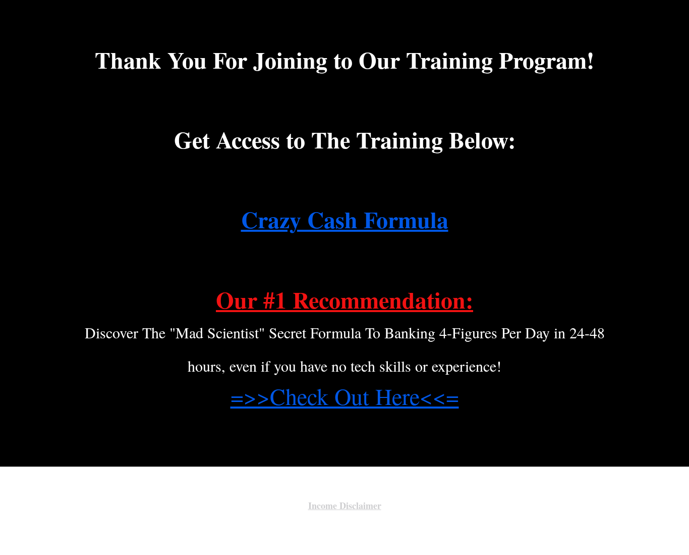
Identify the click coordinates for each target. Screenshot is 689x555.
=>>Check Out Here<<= (345, 396)
